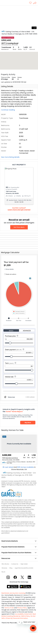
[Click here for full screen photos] (35, 8)
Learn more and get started (19, 210)
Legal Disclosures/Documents (24, 568)
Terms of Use (9, 608)
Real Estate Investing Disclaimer (19, 615)
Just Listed (8, 467)
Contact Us (14, 564)
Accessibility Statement (23, 614)
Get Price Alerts (19, 227)
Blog (11, 568)
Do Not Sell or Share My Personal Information (18, 617)
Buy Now (28, 423)
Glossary (4, 568)
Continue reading (8, 110)
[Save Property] (30, 3)
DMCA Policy (25, 616)
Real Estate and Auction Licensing (13, 593)
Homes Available (25, 467)
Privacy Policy (22, 608)
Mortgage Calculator (10, 252)
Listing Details (7, 86)
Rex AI (3, 572)
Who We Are (5, 564)
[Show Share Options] (35, 3)
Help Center (24, 564)
